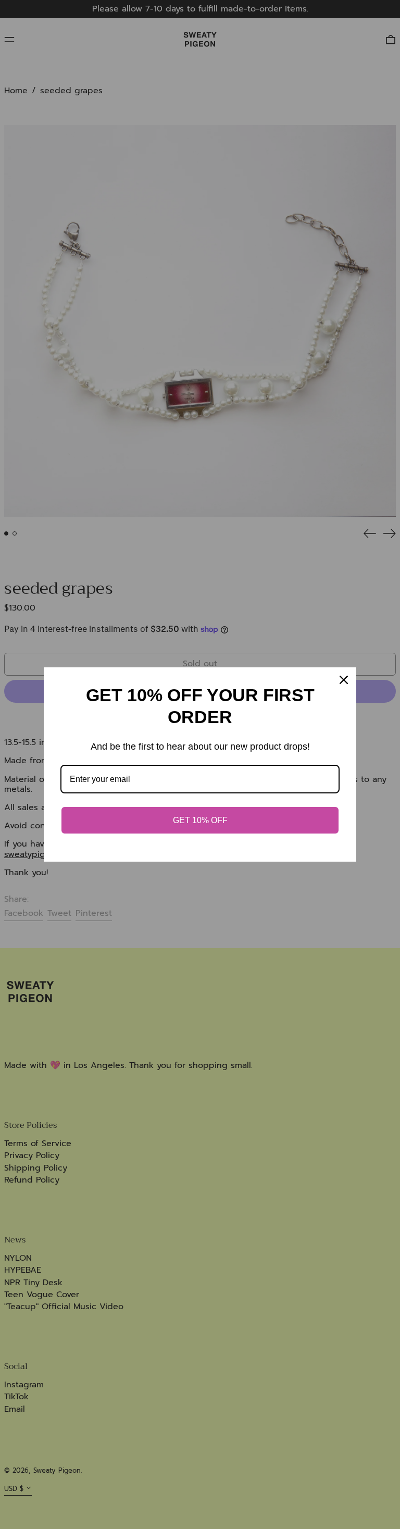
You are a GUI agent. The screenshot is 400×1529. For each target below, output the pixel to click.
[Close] (343, 679)
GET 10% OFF (200, 820)
